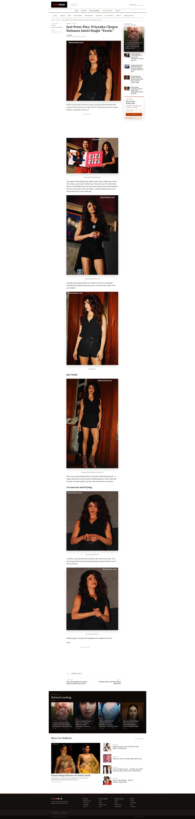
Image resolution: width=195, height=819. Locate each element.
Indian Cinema (78, 15)
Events (100, 802)
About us (55, 812)
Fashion (83, 10)
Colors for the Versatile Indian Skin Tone (127, 759)
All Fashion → (139, 738)
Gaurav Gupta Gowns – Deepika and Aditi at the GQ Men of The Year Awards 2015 (128, 770)
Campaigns (86, 804)
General (132, 800)
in (52, 32)
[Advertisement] (93, 125)
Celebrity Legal (102, 804)
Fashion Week (89, 15)
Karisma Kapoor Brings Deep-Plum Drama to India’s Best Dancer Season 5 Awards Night (137, 79)
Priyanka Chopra (76, 673)
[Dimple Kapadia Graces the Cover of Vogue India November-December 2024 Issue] (127, 55)
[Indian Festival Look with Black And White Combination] (107, 747)
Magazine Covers (87, 800)
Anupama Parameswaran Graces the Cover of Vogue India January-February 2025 (133, 45)
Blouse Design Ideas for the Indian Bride (70, 775)
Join (134, 114)
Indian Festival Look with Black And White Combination (126, 747)
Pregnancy (133, 806)
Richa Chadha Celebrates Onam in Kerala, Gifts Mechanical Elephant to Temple (137, 90)
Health (117, 10)
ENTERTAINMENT (94, 10)
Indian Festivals (129, 15)
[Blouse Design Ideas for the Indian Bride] (75, 758)
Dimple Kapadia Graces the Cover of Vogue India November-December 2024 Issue (137, 57)
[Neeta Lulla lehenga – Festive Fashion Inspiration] (107, 781)
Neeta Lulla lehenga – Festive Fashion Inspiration (123, 781)
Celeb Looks (86, 802)
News (69, 15)
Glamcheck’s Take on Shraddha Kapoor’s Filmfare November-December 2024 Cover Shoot (137, 68)
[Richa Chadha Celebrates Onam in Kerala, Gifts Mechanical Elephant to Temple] (127, 89)
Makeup (119, 15)
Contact (63, 812)
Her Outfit (53, 25)
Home (76, 10)
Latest (55, 15)
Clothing (85, 806)
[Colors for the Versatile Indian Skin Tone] (107, 758)
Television (98, 15)
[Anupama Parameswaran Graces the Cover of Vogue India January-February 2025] (134, 39)
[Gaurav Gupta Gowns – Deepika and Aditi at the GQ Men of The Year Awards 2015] (107, 769)
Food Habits (133, 802)
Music (100, 806)
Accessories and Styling (56, 27)
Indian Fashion (108, 10)
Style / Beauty (109, 15)
